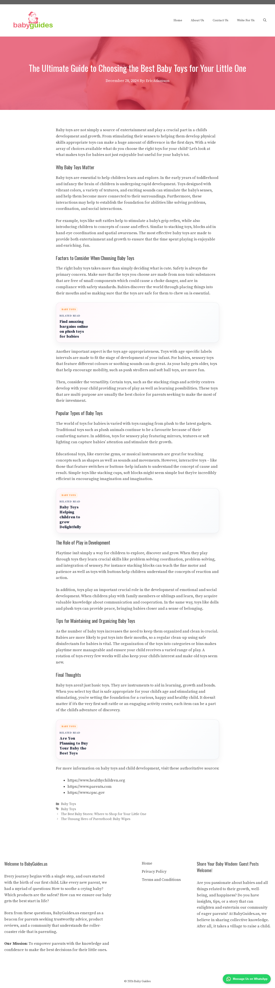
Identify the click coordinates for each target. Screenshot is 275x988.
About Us (197, 20)
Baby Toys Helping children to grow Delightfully (70, 517)
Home (178, 20)
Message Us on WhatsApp (250, 978)
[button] (265, 20)
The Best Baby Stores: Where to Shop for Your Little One (103, 814)
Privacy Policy (154, 871)
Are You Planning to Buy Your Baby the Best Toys (74, 746)
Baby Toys (68, 804)
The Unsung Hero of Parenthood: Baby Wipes (95, 819)
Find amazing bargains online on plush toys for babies (74, 329)
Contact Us (220, 20)
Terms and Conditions (161, 879)
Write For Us (246, 20)
